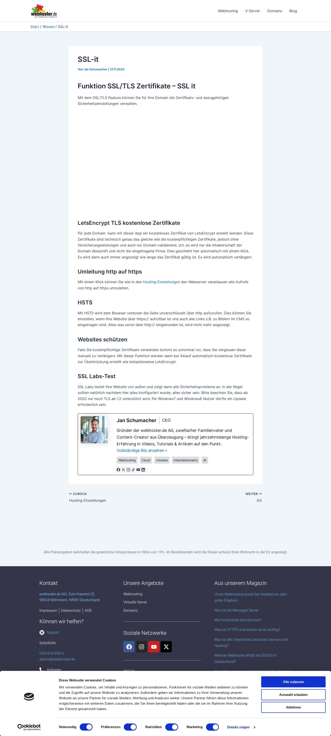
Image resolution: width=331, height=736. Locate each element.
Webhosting (228, 11)
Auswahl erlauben (293, 695)
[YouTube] (138, 469)
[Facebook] (118, 469)
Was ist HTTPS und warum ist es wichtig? (247, 630)
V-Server (252, 11)
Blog (293, 11)
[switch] (130, 727)
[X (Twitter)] (123, 469)
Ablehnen (293, 707)
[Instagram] (128, 469)
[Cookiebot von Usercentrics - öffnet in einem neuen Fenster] (29, 727)
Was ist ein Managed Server (236, 610)
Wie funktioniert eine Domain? (237, 620)
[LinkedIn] (143, 469)
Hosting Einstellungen (161, 282)
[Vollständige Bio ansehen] (166, 450)
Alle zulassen (293, 682)
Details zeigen (238, 727)
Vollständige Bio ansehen (140, 450)
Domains (274, 11)
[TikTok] (133, 469)
